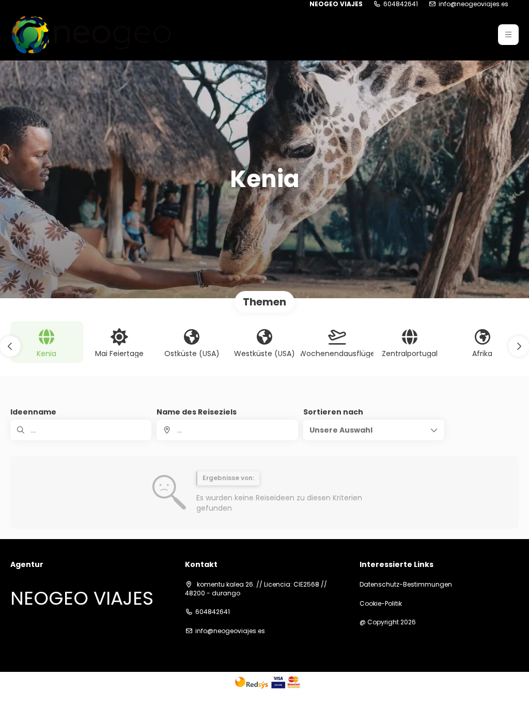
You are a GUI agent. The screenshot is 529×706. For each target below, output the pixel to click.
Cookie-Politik (381, 604)
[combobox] (227, 430)
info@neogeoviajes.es (473, 4)
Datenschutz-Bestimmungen (406, 584)
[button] (508, 34)
